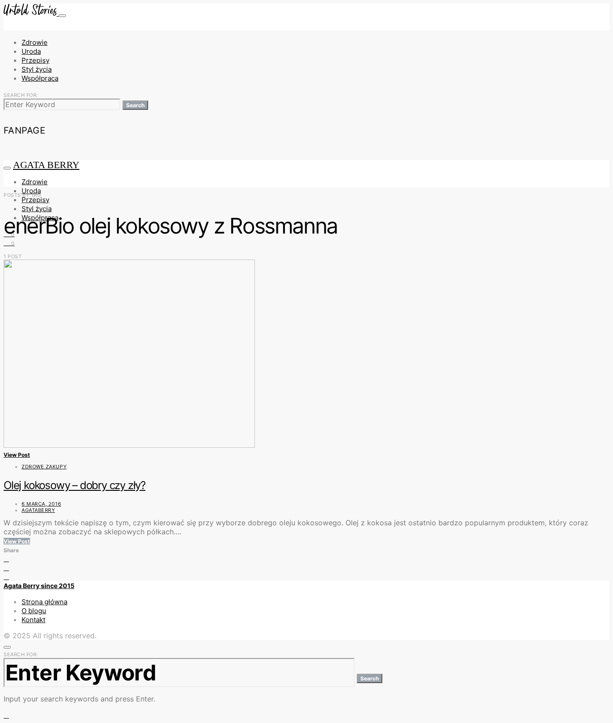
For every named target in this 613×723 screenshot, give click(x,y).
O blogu (34, 610)
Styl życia (37, 69)
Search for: (21, 95)
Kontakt (33, 619)
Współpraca (40, 78)
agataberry (38, 510)
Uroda (31, 51)
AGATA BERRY (46, 164)
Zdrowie (35, 42)
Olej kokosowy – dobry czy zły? (74, 485)
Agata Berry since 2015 (39, 585)
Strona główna (44, 601)
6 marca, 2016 (41, 504)
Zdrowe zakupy (44, 466)
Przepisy (35, 60)
